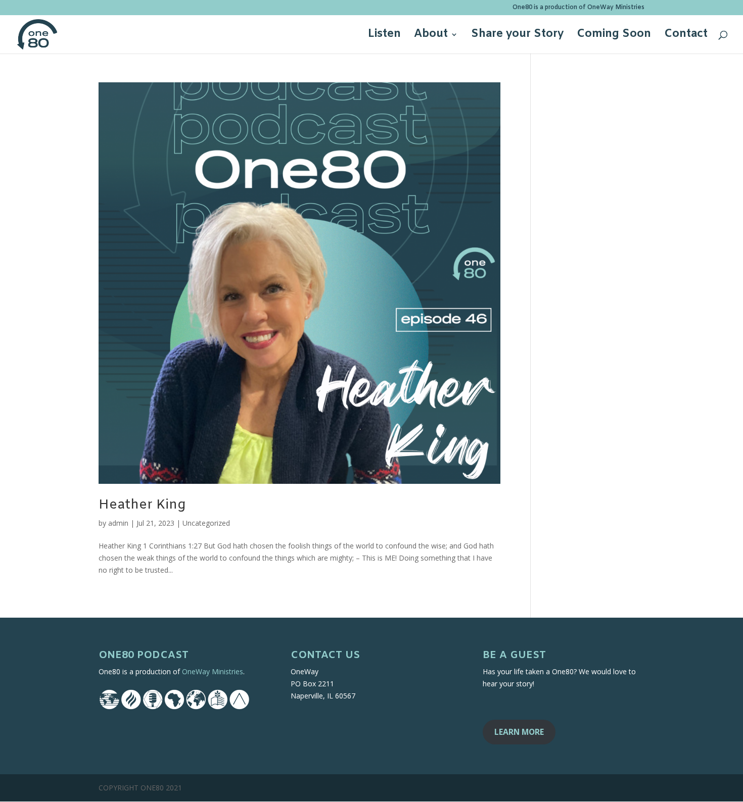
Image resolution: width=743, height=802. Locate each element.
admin (118, 523)
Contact (686, 36)
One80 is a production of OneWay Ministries (578, 8)
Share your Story (517, 36)
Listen (384, 36)
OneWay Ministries (212, 671)
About (431, 36)
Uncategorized (206, 523)
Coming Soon (614, 36)
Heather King (142, 505)
